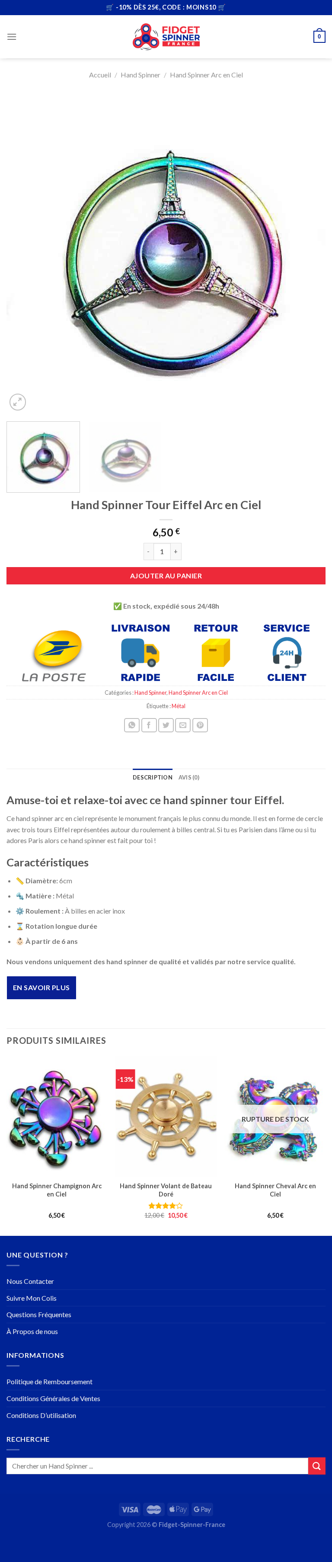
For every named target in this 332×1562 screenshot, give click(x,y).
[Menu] (11, 36)
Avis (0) (189, 777)
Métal (178, 705)
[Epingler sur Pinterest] (200, 725)
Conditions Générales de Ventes (53, 1398)
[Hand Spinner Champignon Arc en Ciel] (56, 1116)
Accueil (100, 75)
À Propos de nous (32, 1331)
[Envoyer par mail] (183, 725)
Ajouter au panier (166, 575)
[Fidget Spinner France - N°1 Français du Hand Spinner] (166, 36)
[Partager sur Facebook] (149, 725)
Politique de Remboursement (49, 1381)
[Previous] (24, 253)
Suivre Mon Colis (31, 1298)
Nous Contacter (30, 1281)
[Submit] (317, 1465)
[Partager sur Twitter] (166, 725)
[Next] (308, 253)
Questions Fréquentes (38, 1314)
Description (152, 777)
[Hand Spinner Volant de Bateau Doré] (165, 1116)
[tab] (152, 777)
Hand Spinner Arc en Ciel (206, 75)
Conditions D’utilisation (41, 1415)
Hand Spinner (140, 75)
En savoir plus (41, 987)
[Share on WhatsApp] (132, 725)
